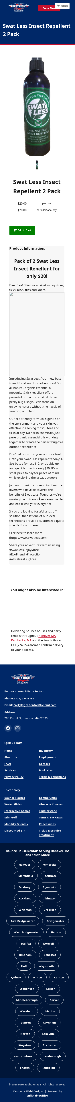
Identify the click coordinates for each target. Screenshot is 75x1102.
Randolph (48, 1067)
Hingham (25, 955)
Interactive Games (17, 811)
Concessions (47, 824)
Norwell (48, 943)
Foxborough (52, 1056)
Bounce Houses (14, 798)
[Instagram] (17, 728)
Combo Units (48, 798)
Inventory (46, 750)
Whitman (25, 909)
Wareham (26, 1011)
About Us (10, 757)
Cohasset (50, 955)
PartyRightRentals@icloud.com (34, 705)
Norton (25, 1034)
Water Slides (13, 804)
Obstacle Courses (51, 804)
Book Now (49, 8)
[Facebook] (8, 728)
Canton (59, 977)
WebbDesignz (34, 1091)
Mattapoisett (23, 1056)
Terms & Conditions (52, 777)
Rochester (50, 1045)
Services (10, 770)
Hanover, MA (47, 636)
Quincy (16, 977)
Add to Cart (24, 230)
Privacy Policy (13, 777)
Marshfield (25, 876)
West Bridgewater (26, 932)
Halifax (26, 943)
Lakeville (48, 1034)
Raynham (49, 1022)
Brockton (50, 909)
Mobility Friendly (16, 824)
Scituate (51, 876)
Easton (50, 988)
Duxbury (25, 887)
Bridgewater (55, 921)
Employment (48, 757)
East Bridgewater (23, 921)
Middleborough (27, 1000)
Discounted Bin (14, 830)
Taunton (25, 1022)
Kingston (24, 1045)
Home (8, 750)
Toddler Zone (48, 811)
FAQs (7, 763)
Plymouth (49, 887)
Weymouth (46, 966)
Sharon (25, 1067)
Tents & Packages (51, 817)
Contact (44, 763)
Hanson (56, 932)
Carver (54, 1000)
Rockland (25, 898)
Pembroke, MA (21, 640)
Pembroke (49, 864)
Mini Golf (10, 817)
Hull (24, 966)
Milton (37, 977)
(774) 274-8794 (24, 698)
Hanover (24, 864)
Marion (50, 1011)
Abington (50, 898)
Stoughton (27, 988)
